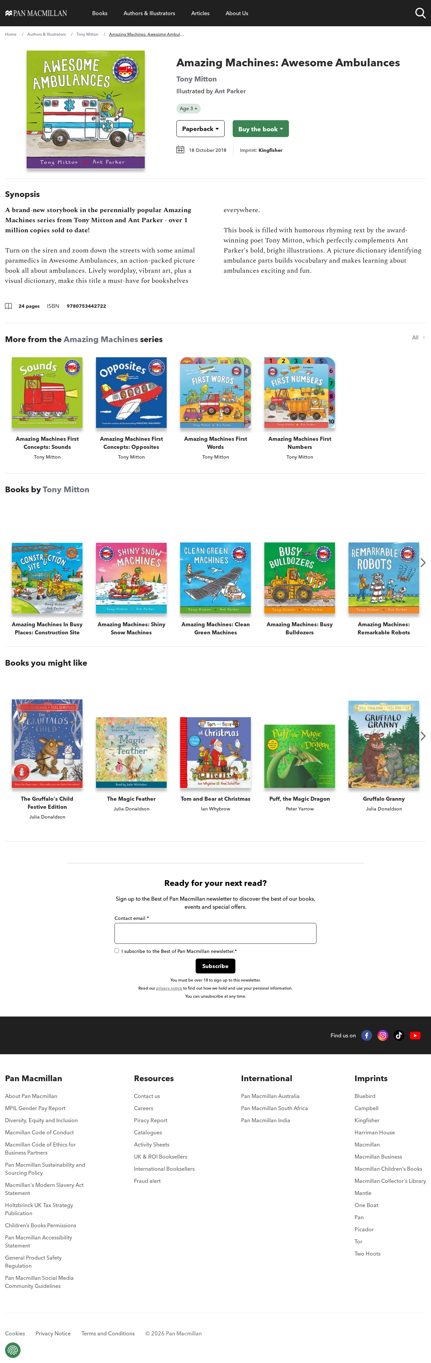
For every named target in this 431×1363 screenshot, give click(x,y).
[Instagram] (382, 1035)
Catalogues (148, 1132)
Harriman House (375, 1132)
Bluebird (365, 1096)
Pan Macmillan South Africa (274, 1108)
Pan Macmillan (33, 1078)
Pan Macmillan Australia (270, 1096)
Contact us (147, 1096)
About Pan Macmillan (31, 1096)
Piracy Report (150, 1120)
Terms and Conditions (108, 1333)
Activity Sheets (151, 1144)
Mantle (363, 1193)
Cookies (15, 1333)
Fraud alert (147, 1180)
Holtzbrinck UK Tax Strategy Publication (39, 1209)
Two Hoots (367, 1253)
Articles (200, 13)
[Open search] (420, 13)
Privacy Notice (53, 1333)
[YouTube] (415, 1035)
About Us (237, 13)
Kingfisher (367, 1120)
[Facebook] (366, 1035)
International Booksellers (164, 1168)
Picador (364, 1229)
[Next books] (423, 562)
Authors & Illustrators (149, 13)
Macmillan (367, 1144)
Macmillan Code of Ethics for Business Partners (40, 1148)
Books (99, 13)
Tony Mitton (87, 34)
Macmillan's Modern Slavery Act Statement (44, 1189)
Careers (143, 1108)
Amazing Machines (101, 339)
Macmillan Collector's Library (390, 1180)
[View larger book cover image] (86, 109)
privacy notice (169, 988)
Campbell (366, 1108)
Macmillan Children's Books (388, 1168)
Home (10, 34)
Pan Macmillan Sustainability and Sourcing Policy (45, 1168)
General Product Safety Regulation (33, 1261)
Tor (358, 1241)
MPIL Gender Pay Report (35, 1108)
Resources (154, 1078)
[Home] (36, 13)
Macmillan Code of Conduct (39, 1132)
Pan (359, 1217)
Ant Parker (230, 91)
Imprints (371, 1078)
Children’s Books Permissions (40, 1225)
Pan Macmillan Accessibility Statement (38, 1241)
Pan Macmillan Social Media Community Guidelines (39, 1281)
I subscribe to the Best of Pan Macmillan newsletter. (179, 951)
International (266, 1078)
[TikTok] (399, 1035)
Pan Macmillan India (265, 1120)
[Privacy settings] (13, 1350)
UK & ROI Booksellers (160, 1156)
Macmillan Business (378, 1156)
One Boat (366, 1205)
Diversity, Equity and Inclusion (41, 1120)
